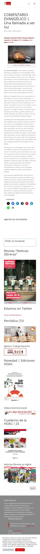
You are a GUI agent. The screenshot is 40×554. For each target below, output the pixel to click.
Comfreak (21, 65)
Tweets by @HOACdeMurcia (12, 315)
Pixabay (28, 65)
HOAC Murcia (17, 31)
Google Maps (31, 526)
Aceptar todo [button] (20, 550)
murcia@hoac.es (18, 531)
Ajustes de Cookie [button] (8, 550)
